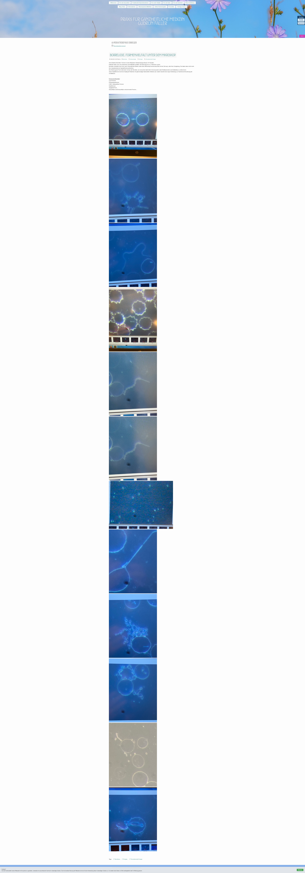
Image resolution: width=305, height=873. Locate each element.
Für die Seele (167, 2)
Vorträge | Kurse (181, 6)
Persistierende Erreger (151, 59)
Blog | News (122, 6)
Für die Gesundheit (124, 2)
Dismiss (300, 870)
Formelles (171, 6)
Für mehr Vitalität (156, 2)
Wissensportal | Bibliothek (145, 6)
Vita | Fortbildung (190, 2)
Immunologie (133, 59)
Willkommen (113, 2)
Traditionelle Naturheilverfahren (140, 2)
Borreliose (125, 59)
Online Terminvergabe (160, 6)
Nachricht (301, 23)
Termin (301, 20)
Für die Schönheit (178, 2)
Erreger (141, 59)
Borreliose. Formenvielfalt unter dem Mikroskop (143, 55)
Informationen (131, 6)
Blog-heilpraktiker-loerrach (120, 46)
